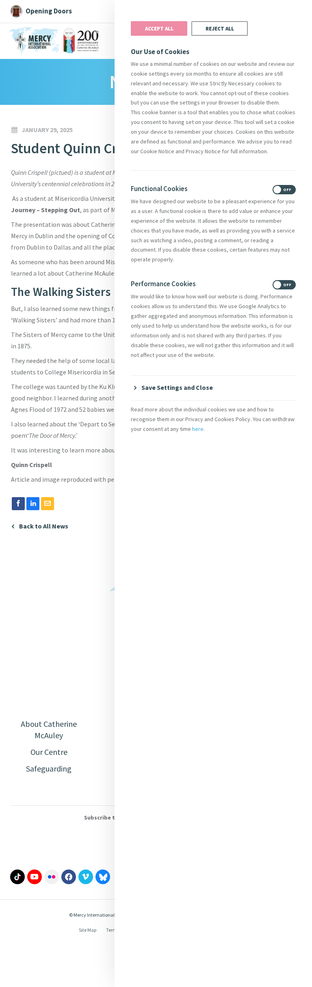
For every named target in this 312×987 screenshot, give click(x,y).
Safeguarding (49, 768)
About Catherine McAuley (49, 729)
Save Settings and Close (177, 387)
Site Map (87, 930)
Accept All (159, 28)
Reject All (220, 28)
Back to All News (43, 526)
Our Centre (48, 752)
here (198, 429)
